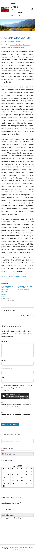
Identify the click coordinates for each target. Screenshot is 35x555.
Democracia (26, 45)
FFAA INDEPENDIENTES (25, 286)
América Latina (14, 45)
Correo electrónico (7, 369)
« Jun (3, 491)
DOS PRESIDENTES (7, 286)
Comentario (5, 341)
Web (2, 377)
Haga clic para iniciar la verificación (17, 396)
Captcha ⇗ (24, 398)
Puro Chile (19, 548)
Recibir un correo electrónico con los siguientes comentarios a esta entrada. (16, 406)
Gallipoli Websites (19, 550)
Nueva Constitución (18, 47)
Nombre (4, 360)
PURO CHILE (14, 5)
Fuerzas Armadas (6, 47)
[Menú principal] (32, 9)
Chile (20, 45)
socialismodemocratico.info (11, 503)
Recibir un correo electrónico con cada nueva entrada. (15, 416)
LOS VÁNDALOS (9, 311)
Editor (5, 41)
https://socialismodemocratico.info (14, 276)
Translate (17, 518)
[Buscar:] (17, 441)
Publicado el (15, 41)
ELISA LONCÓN (26, 315)
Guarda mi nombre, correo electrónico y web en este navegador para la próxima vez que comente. (18, 388)
